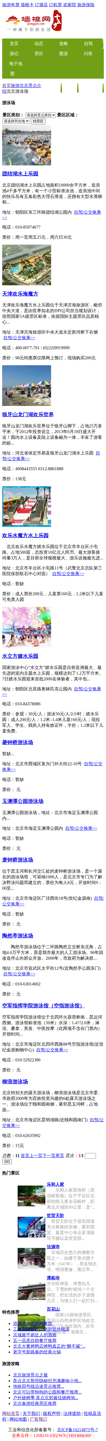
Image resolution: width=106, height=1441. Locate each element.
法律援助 (72, 1413)
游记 (14, 53)
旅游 (15, 85)
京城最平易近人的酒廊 (35, 1335)
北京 (24, 85)
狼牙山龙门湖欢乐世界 (28, 414)
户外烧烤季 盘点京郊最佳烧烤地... (45, 1397)
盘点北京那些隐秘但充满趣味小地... (47, 1380)
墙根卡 (27, 4)
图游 (63, 53)
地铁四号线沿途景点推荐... (38, 1386)
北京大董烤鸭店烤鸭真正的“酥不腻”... (49, 1346)
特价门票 (90, 88)
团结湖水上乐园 (20, 174)
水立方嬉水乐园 (20, 656)
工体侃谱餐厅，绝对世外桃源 (41, 1329)
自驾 (88, 43)
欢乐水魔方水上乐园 (25, 535)
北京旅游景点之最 (30, 1375)
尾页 (59, 1155)
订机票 (55, 4)
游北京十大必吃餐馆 (32, 1323)
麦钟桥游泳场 (17, 860)
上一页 (35, 1155)
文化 (70, 88)
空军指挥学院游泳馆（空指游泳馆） (43, 1005)
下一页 (48, 1155)
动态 (39, 43)
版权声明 (51, 1413)
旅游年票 (11, 4)
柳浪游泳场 (15, 1081)
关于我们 (31, 1413)
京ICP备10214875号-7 (77, 1429)
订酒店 (41, 4)
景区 (39, 53)
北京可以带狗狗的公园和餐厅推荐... (47, 1392)
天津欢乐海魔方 (20, 294)
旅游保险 (86, 4)
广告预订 (38, 1419)
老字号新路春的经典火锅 (37, 1352)
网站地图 (18, 1419)
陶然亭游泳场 (17, 936)
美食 (53, 88)
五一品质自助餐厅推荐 (35, 1340)
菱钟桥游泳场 (17, 742)
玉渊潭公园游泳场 (22, 801)
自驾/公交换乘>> (19, 337)
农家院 (69, 4)
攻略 (63, 43)
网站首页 (11, 1413)
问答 (88, 53)
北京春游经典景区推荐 (35, 1403)
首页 (6, 85)
